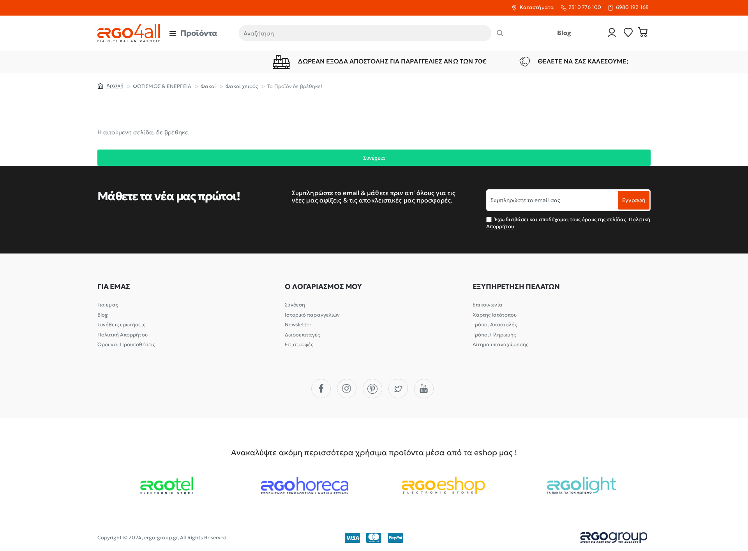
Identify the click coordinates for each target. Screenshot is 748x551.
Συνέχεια (374, 157)
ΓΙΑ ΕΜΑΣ (113, 286)
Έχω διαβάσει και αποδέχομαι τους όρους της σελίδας (568, 223)
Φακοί (208, 86)
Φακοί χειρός (242, 86)
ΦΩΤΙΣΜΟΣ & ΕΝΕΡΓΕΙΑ (162, 86)
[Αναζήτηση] (500, 33)
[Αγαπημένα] (628, 33)
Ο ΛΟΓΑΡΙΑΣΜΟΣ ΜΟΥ (323, 286)
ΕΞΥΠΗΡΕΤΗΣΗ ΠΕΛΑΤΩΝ (516, 286)
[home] (110, 85)
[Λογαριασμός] (612, 33)
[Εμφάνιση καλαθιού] (643, 33)
